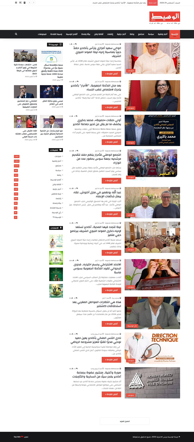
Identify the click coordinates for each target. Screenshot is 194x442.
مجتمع (141, 34)
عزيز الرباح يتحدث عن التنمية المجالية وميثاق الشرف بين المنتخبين (51, 134)
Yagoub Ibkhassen (112, 44)
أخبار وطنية (162, 34)
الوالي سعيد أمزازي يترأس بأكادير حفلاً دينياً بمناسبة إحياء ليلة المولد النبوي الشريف (97, 52)
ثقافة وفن (98, 34)
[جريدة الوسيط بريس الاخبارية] (164, 17)
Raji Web (17, 437)
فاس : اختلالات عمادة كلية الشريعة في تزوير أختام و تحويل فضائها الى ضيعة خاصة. (25, 69)
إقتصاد (110, 34)
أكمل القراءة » (111, 74)
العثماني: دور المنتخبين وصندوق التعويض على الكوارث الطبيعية (27, 104)
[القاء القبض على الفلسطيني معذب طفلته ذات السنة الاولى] (25, 121)
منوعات (58, 156)
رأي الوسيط (56, 212)
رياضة (132, 34)
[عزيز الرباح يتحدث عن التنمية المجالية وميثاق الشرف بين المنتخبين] (51, 121)
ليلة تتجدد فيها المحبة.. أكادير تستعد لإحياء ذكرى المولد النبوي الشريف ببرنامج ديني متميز (95, 231)
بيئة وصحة (85, 34)
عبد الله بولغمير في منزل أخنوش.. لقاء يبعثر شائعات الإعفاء (97, 194)
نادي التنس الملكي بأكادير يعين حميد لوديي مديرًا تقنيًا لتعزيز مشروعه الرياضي (96, 340)
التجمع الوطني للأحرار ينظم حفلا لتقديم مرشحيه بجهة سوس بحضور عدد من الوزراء (96, 158)
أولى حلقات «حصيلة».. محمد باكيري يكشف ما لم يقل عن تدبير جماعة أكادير (97, 122)
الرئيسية (174, 34)
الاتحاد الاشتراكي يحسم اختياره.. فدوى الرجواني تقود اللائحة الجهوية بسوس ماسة (97, 268)
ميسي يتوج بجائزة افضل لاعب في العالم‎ (52, 102)
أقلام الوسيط (71, 34)
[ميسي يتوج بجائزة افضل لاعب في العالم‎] (51, 91)
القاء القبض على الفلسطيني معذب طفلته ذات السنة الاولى (26, 134)
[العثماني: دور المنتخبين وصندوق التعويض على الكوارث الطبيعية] (25, 91)
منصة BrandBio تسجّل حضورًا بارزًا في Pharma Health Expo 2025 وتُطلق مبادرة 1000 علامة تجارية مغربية (52, 71)
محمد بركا (115, 298)
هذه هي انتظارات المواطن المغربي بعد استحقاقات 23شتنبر (96, 304)
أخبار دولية (121, 34)
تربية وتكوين (56, 193)
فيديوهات (42, 34)
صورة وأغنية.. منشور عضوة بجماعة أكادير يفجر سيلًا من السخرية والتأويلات (96, 374)
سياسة (151, 34)
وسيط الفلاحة (56, 34)
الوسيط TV (57, 217)
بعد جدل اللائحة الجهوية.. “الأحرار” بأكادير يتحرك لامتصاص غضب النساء (96, 87)
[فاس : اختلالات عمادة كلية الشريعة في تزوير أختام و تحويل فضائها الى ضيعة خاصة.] (25, 55)
